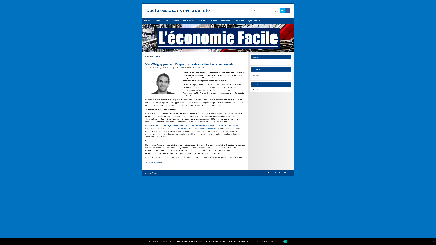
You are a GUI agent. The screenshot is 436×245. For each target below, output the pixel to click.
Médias (176, 21)
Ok (285, 241)
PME (167, 21)
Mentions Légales (150, 173)
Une (202, 68)
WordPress (279, 173)
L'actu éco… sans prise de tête (178, 10)
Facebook (256, 57)
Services (158, 21)
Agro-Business (254, 21)
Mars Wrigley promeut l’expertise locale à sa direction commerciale (189, 64)
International (188, 21)
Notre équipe (166, 68)
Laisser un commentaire (157, 163)
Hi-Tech (213, 21)
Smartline (288, 173)
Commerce (239, 21)
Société (197, 68)
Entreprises (226, 21)
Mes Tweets (256, 89)
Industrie (202, 21)
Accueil (147, 21)
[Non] (433, 241)
